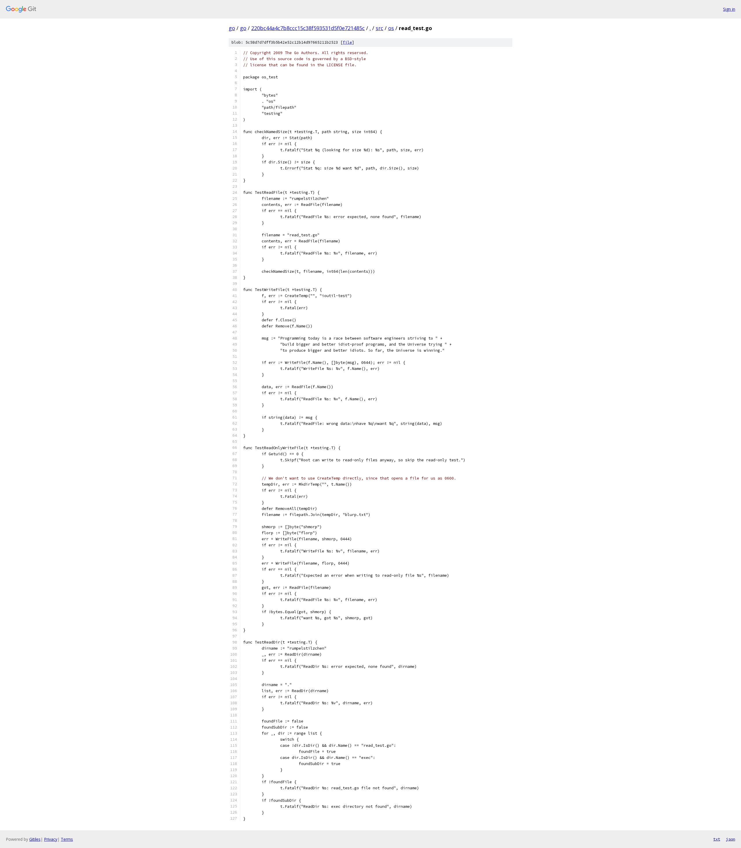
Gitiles (35, 839)
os (391, 28)
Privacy (50, 839)
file (347, 42)
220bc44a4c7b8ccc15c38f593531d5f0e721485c (308, 28)
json (730, 839)
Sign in (729, 9)
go (232, 28)
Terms (67, 839)
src (379, 28)
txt (716, 839)
